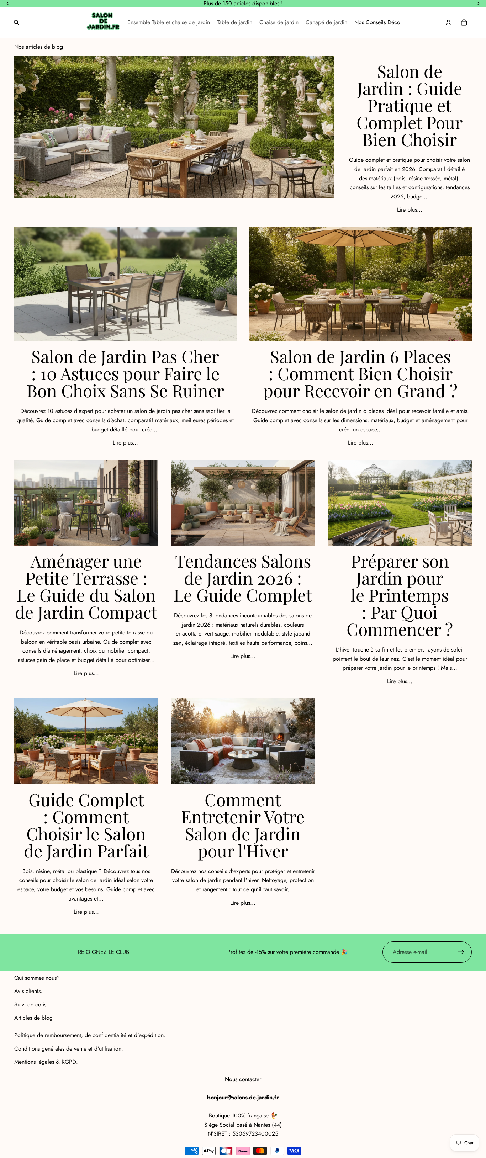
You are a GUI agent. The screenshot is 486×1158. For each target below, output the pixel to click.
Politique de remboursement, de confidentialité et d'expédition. (89, 1035)
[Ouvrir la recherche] (16, 22)
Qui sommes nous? (37, 978)
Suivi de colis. (31, 1004)
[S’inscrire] (461, 952)
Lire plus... (409, 210)
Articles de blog (33, 1018)
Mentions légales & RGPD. (46, 1062)
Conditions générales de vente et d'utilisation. (68, 1049)
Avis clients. (28, 991)
